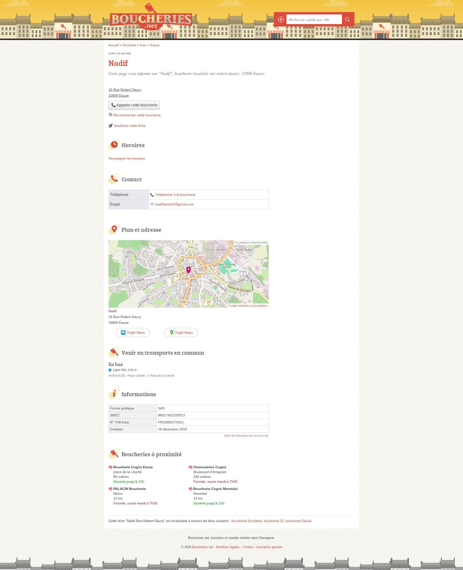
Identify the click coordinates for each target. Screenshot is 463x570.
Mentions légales (228, 547)
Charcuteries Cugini (209, 467)
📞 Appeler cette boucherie (134, 105)
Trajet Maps (184, 332)
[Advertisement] (313, 85)
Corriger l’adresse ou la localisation (248, 305)
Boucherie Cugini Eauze (133, 467)
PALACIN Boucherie (129, 489)
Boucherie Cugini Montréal (215, 489)
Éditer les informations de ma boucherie (247, 435)
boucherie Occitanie (247, 521)
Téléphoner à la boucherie (175, 195)
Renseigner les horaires (127, 158)
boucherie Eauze (299, 521)
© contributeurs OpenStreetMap (251, 242)
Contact (248, 547)
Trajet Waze (136, 332)
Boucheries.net (162, 19)
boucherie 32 (274, 521)
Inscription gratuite (269, 547)
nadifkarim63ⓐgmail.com (174, 204)
